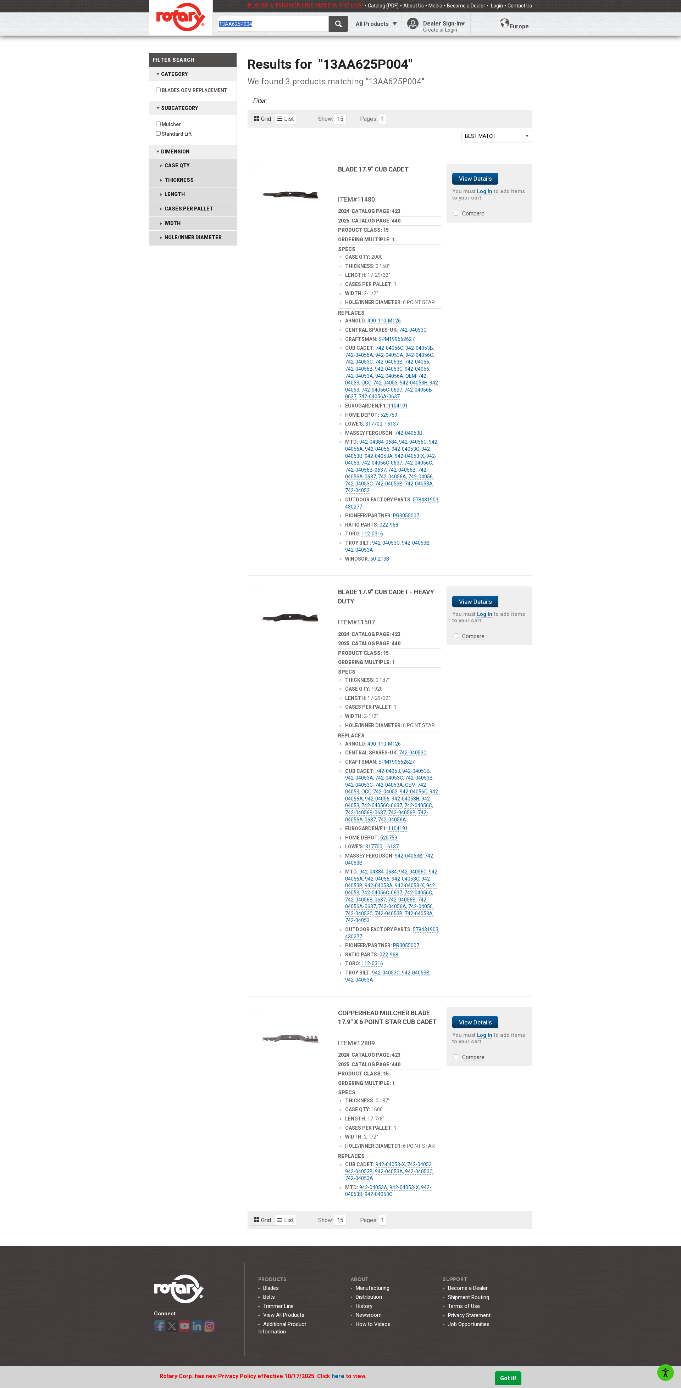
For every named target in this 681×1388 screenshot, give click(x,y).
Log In (484, 191)
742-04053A (359, 376)
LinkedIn (197, 1326)
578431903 (425, 499)
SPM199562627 (396, 339)
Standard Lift (177, 134)
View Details (475, 178)
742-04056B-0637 (365, 470)
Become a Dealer (466, 6)
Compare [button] (473, 213)
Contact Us (520, 6)
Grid (266, 119)
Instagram (209, 1326)
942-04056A (389, 376)
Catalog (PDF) (383, 6)
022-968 (389, 525)
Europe (519, 26)
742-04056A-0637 (379, 396)
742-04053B (389, 362)
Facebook (159, 1326)
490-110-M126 (384, 321)
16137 (391, 424)
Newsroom (369, 1315)
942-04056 (417, 369)
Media (435, 6)
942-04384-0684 (378, 442)
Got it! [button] (508, 1378)
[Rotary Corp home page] (181, 17)
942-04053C (389, 369)
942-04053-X (409, 456)
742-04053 (357, 490)
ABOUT (360, 1279)
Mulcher (171, 124)
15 (340, 119)
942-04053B (419, 348)
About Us (413, 6)
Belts (269, 1297)
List (289, 119)
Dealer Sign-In (442, 26)
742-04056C (389, 348)
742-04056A (359, 355)
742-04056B (359, 369)
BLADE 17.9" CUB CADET (373, 169)
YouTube (184, 1326)
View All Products (283, 1315)
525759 (388, 415)
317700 (373, 424)
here (339, 1376)
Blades (271, 1288)
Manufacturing (372, 1288)
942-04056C (419, 355)
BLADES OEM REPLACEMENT (194, 90)
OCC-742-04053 (379, 383)
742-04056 (417, 362)
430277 (353, 507)
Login (496, 6)
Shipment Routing (468, 1297)
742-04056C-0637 (381, 390)
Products (272, 1279)
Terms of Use (464, 1306)
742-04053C (413, 330)
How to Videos (373, 1324)
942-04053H (413, 383)
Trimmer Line (278, 1306)
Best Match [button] (480, 136)
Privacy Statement (469, 1315)
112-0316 (372, 533)
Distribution (369, 1297)
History (364, 1306)
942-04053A (389, 355)
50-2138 (379, 559)
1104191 (398, 406)
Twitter (172, 1326)
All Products (372, 24)
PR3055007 (406, 515)
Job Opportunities (468, 1324)
